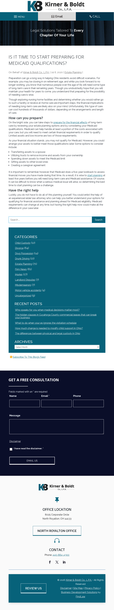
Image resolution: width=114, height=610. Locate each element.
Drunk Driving (22, 258)
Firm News (21, 269)
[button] (111, 588)
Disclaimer (15, 441)
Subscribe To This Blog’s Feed (29, 357)
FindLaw (80, 596)
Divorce (19, 248)
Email (59, 16)
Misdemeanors (23, 285)
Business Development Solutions (79, 592)
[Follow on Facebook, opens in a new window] (50, 562)
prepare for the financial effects (70, 122)
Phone (77, 396)
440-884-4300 (61, 555)
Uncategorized (23, 295)
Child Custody (22, 243)
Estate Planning (73, 72)
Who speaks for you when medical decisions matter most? (47, 309)
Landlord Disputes (25, 279)
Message (14, 415)
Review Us (33, 588)
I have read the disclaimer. (28, 448)
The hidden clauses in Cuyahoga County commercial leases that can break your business (56, 316)
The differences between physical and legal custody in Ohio (47, 333)
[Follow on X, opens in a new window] (57, 562)
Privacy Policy (92, 588)
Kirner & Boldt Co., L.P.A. (36, 72)
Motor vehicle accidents (28, 290)
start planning (94, 175)
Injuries (18, 274)
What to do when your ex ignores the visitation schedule (45, 323)
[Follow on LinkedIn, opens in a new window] (64, 562)
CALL (96, 16)
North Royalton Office (57, 531)
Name (13, 396)
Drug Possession (24, 253)
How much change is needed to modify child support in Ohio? (49, 328)
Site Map (78, 588)
